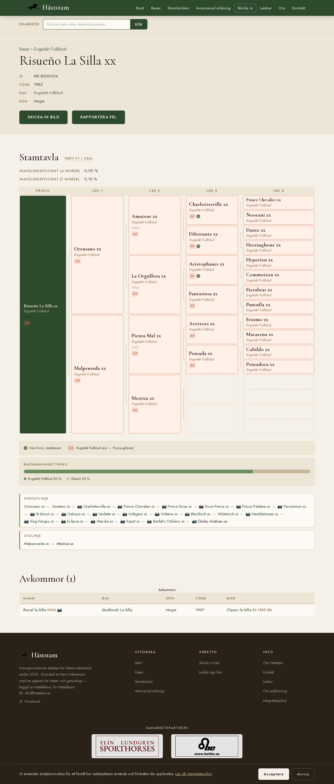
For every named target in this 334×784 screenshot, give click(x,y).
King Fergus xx (38, 521)
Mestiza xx (64, 544)
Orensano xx (34, 506)
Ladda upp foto (210, 672)
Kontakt (299, 8)
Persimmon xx (291, 506)
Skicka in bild (43, 117)
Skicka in (245, 8)
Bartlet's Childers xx (165, 521)
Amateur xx (61, 506)
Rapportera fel (98, 117)
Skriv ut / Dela (79, 158)
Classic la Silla (249, 610)
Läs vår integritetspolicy (193, 773)
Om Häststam (273, 662)
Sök (138, 24)
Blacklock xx (197, 514)
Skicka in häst (209, 662)
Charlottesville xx (93, 506)
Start (140, 8)
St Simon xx (42, 514)
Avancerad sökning (213, 8)
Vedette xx (103, 514)
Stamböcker (178, 8)
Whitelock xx (228, 514)
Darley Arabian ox (209, 521)
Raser (156, 8)
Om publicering (275, 691)
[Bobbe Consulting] (206, 746)
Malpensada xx (36, 544)
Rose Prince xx (214, 506)
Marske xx (102, 521)
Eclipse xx (72, 521)
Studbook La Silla (117, 610)
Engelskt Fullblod (50, 49)
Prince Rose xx (177, 506)
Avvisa (303, 774)
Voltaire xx (166, 514)
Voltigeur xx (134, 514)
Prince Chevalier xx (135, 506)
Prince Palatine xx (253, 506)
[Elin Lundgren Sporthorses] (127, 746)
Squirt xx (130, 521)
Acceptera (274, 774)
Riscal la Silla (39, 610)
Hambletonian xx (262, 514)
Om (282, 8)
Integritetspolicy (275, 700)
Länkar (266, 8)
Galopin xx (73, 514)
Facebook (32, 701)
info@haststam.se (37, 693)
